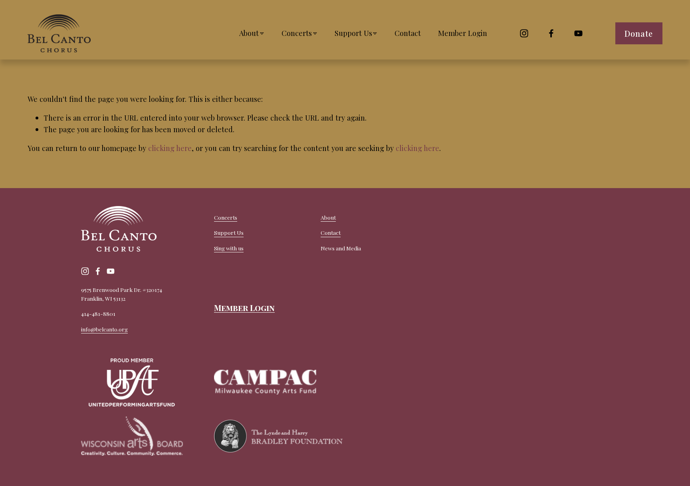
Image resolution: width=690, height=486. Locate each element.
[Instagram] (524, 33)
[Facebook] (551, 33)
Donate (639, 33)
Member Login (462, 33)
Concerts (225, 217)
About (328, 217)
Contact (408, 33)
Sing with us (229, 248)
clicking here (170, 148)
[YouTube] (578, 33)
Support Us (229, 232)
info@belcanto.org (104, 329)
